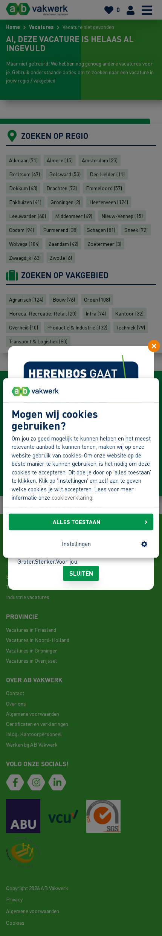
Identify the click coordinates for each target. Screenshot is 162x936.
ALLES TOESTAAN (76, 522)
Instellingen (76, 544)
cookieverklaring (72, 498)
